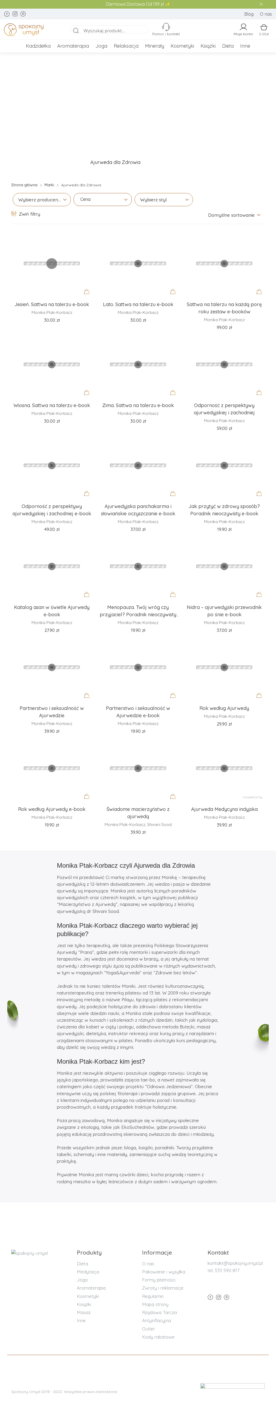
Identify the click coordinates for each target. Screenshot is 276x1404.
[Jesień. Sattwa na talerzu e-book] (51, 263)
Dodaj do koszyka (88, 296)
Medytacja (88, 1272)
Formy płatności (158, 1280)
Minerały (154, 46)
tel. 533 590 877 (224, 1270)
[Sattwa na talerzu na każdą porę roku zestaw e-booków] (224, 263)
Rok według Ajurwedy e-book (51, 809)
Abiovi (66, 162)
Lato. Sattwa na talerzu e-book (138, 304)
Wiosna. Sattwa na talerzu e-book (51, 405)
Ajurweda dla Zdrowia (115, 162)
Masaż (84, 1312)
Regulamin (153, 1296)
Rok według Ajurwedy (224, 708)
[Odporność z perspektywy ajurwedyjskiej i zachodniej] (224, 364)
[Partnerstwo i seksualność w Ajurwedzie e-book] (138, 667)
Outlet (148, 1329)
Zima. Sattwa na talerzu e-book (138, 405)
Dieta (228, 46)
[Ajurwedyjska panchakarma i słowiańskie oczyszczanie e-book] (138, 465)
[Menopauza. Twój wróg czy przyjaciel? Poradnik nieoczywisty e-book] (138, 566)
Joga (101, 46)
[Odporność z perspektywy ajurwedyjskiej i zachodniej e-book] (51, 465)
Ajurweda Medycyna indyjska (224, 809)
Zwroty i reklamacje (163, 1288)
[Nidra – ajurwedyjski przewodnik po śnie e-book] (224, 566)
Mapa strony (155, 1304)
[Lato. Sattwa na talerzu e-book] (138, 263)
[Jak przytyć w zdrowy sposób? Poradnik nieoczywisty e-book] (224, 465)
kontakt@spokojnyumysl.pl (235, 1263)
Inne (245, 46)
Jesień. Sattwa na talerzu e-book (52, 304)
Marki (49, 185)
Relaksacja (126, 46)
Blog (249, 14)
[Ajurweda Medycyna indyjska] (224, 768)
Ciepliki (166, 162)
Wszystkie (30, 162)
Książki (208, 46)
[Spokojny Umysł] (32, 30)
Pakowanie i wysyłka (163, 1272)
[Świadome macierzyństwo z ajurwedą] (138, 768)
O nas (266, 14)
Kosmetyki (182, 46)
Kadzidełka (38, 46)
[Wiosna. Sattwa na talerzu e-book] (51, 364)
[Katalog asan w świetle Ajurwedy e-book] (51, 566)
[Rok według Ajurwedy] (224, 667)
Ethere (245, 162)
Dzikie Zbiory (205, 162)
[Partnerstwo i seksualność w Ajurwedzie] (51, 667)
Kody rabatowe (158, 1337)
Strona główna (24, 185)
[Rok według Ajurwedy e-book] (51, 768)
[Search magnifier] (76, 31)
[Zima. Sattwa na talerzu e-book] (138, 364)
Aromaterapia (73, 46)
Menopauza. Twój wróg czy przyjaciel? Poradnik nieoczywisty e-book (138, 614)
